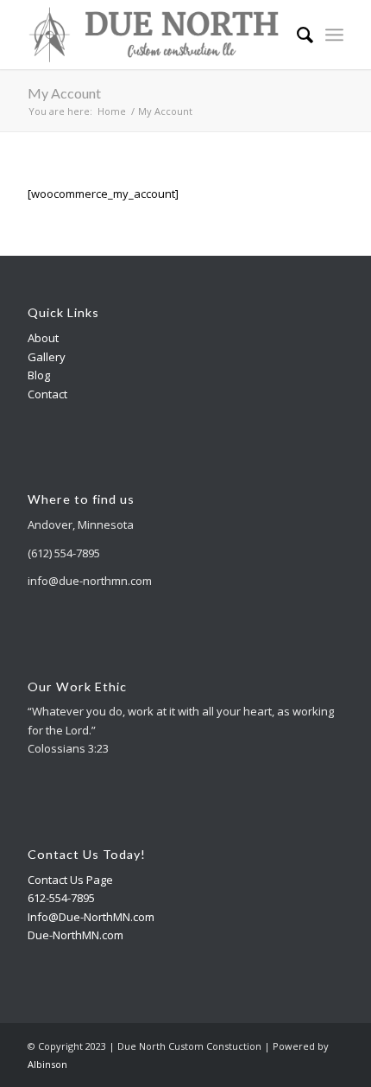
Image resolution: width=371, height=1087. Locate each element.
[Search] (296, 34)
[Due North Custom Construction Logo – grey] (154, 34)
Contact (47, 394)
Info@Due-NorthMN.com (91, 917)
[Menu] (334, 34)
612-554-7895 (61, 898)
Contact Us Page (70, 879)
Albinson (47, 1064)
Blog (39, 375)
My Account (64, 93)
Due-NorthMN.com (75, 935)
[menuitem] (296, 34)
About (43, 338)
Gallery (47, 357)
